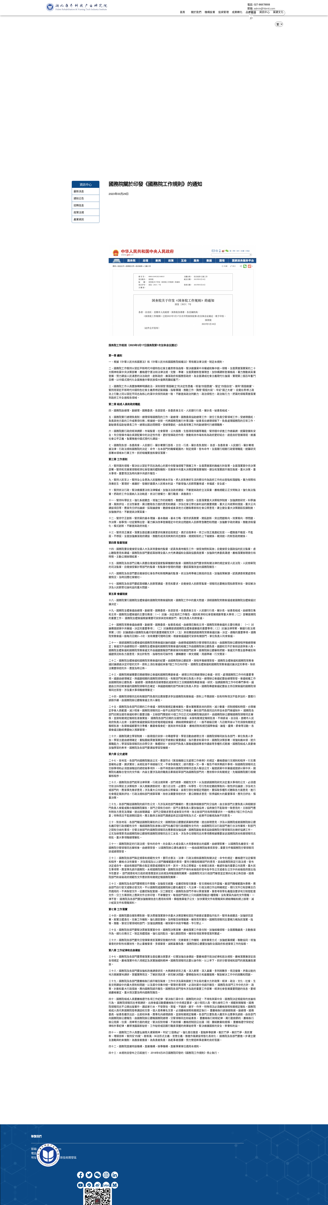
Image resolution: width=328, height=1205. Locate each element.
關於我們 (196, 12)
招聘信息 (79, 205)
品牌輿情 (251, 12)
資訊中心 (264, 12)
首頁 (182, 12)
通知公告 (79, 198)
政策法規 (79, 212)
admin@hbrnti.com (264, 8)
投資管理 (223, 12)
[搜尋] (251, 18)
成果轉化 (237, 12)
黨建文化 (278, 12)
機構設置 (210, 12)
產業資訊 (79, 219)
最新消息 (79, 191)
